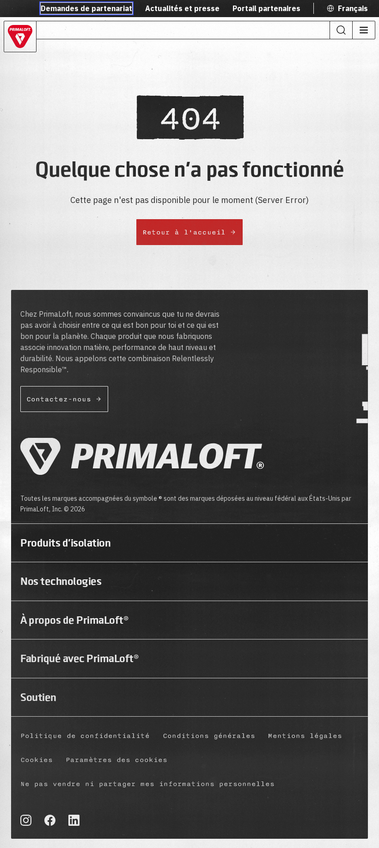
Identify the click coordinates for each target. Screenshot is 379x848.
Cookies (36, 760)
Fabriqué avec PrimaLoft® (79, 658)
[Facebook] (49, 820)
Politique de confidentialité (85, 736)
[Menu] (363, 30)
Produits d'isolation (65, 543)
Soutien (38, 697)
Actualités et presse (182, 8)
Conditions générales (209, 736)
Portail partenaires (266, 8)
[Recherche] (341, 30)
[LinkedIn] (73, 820)
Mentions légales (305, 736)
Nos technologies (60, 581)
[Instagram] (25, 820)
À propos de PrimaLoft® (74, 620)
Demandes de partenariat (86, 8)
